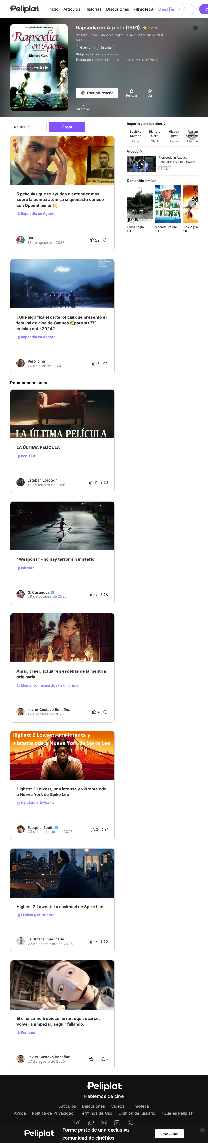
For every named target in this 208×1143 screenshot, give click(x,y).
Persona (27, 1033)
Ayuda (20, 1113)
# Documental (28, 169)
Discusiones (117, 9)
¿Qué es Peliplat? (178, 1113)
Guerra (85, 47)
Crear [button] (67, 126)
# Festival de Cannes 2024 (75, 292)
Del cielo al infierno (37, 803)
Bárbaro (27, 568)
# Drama (49, 169)
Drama (106, 47)
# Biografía (25, 292)
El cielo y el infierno (37, 915)
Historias (93, 9)
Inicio (53, 9)
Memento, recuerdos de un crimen (50, 685)
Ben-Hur (28, 456)
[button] (195, 27)
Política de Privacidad (53, 1113)
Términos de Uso (96, 1113)
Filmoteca (143, 9)
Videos (117, 1106)
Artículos (71, 9)
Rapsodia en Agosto (38, 214)
